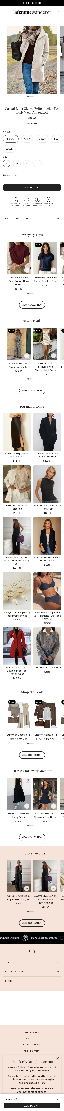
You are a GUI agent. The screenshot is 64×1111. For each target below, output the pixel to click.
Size (5, 157)
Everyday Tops (32, 235)
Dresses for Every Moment (32, 770)
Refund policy (32, 1032)
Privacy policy (32, 1038)
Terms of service (32, 1045)
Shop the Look (32, 692)
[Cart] (59, 12)
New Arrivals (32, 320)
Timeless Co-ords (32, 853)
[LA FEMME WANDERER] (32, 12)
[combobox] (32, 1099)
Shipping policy (32, 1051)
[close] (57, 1058)
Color (6, 132)
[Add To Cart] (26, 270)
